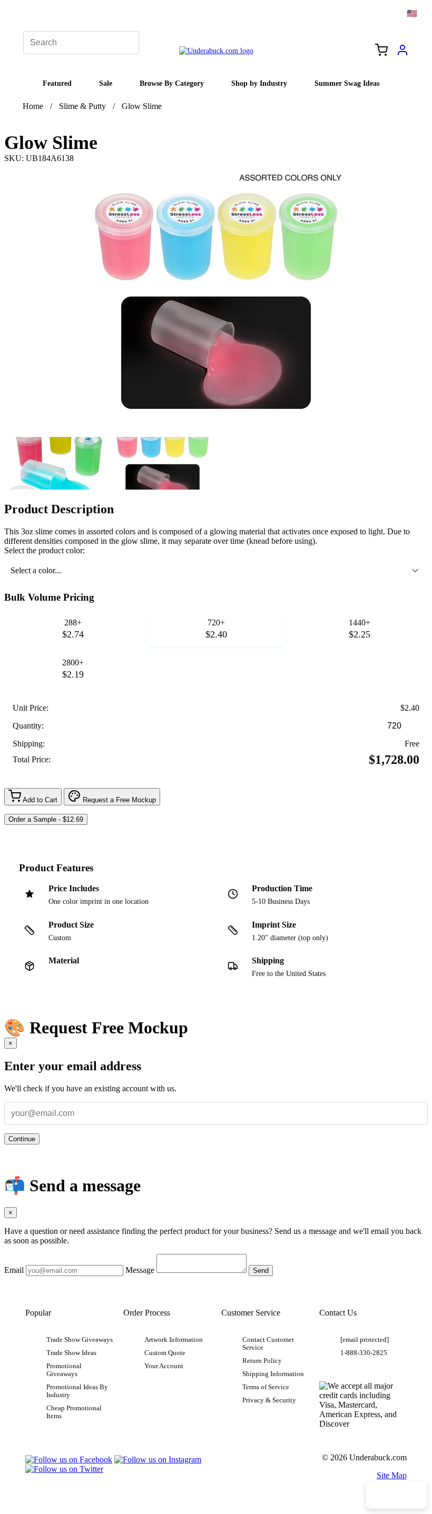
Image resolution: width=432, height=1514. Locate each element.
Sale (105, 83)
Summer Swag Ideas (347, 83)
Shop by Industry (259, 83)
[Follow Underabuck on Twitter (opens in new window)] (64, 1469)
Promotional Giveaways (64, 1370)
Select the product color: (44, 550)
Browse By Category (172, 83)
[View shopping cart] (381, 51)
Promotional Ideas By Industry (77, 1391)
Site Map (392, 1475)
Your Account (163, 1366)
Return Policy (262, 1360)
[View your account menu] (402, 53)
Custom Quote (164, 1353)
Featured (57, 83)
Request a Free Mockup (118, 800)
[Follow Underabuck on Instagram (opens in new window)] (157, 1459)
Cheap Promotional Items (74, 1412)
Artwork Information (173, 1339)
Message (139, 1270)
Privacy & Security (269, 1400)
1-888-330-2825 (363, 1353)
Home (33, 106)
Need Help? (396, 1495)
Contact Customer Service (268, 1343)
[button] (55, 463)
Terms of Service (265, 1387)
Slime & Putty (82, 106)
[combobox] (216, 571)
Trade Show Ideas (71, 1353)
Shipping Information (273, 1374)
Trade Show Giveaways (79, 1339)
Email (14, 1270)
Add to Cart (39, 800)
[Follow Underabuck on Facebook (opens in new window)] (68, 1459)
